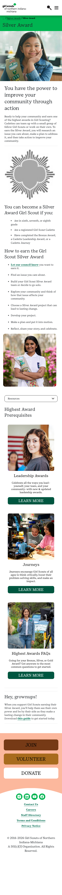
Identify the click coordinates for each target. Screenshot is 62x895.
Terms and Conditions (31, 820)
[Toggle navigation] (56, 7)
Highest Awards (14, 18)
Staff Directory (31, 815)
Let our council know (25, 264)
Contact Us (31, 804)
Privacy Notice (31, 825)
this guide (24, 718)
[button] (49, 7)
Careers (31, 809)
